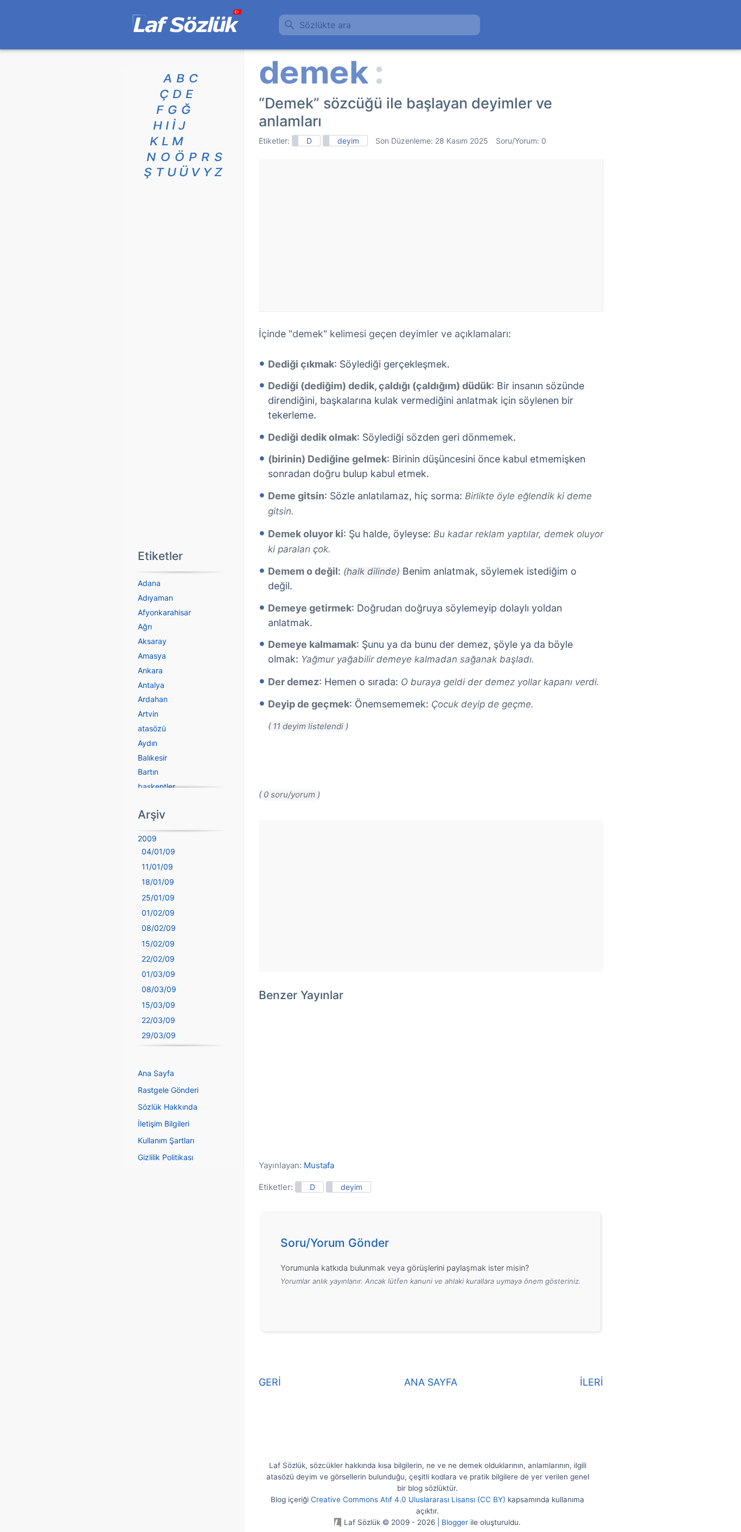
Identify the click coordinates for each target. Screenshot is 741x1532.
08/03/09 (159, 989)
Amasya (152, 655)
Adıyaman (155, 597)
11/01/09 (157, 866)
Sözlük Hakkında (167, 1106)
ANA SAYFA (430, 1382)
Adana (149, 583)
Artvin (148, 713)
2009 (147, 838)
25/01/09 (158, 897)
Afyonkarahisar (164, 612)
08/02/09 (159, 927)
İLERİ (591, 1382)
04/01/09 (158, 851)
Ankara (150, 670)
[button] (434, 1246)
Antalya (151, 685)
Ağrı (145, 626)
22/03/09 (158, 1020)
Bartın (148, 771)
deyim (348, 140)
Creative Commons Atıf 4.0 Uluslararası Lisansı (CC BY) (408, 1499)
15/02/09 (158, 943)
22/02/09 (158, 958)
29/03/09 (159, 1035)
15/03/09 (158, 1004)
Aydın (147, 743)
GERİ (270, 1382)
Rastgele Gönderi (168, 1090)
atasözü (152, 728)
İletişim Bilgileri (163, 1123)
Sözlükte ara (325, 25)
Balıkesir (152, 757)
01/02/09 (158, 912)
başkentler (156, 786)
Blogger (455, 1522)
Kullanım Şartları (166, 1140)
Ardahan (153, 699)
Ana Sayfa (156, 1073)
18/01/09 (158, 881)
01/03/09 (158, 974)
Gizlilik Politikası (165, 1157)
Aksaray (152, 641)
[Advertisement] (431, 235)
